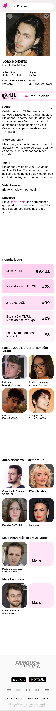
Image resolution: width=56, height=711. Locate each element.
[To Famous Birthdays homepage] (5, 6)
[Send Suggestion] (53, 108)
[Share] (10, 16)
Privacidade (33, 698)
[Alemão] (47, 690)
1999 (18, 75)
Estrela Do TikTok (13, 65)
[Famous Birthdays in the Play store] (37, 679)
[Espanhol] (18, 690)
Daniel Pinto (18, 201)
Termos (46, 698)
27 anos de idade (40, 83)
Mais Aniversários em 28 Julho (25, 538)
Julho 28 (7, 75)
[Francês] (28, 690)
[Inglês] (9, 690)
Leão (32, 75)
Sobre (9, 698)
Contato (19, 698)
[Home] (28, 664)
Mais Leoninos (13, 579)
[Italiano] (37, 690)
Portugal (7, 83)
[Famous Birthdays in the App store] (18, 679)
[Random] (46, 16)
